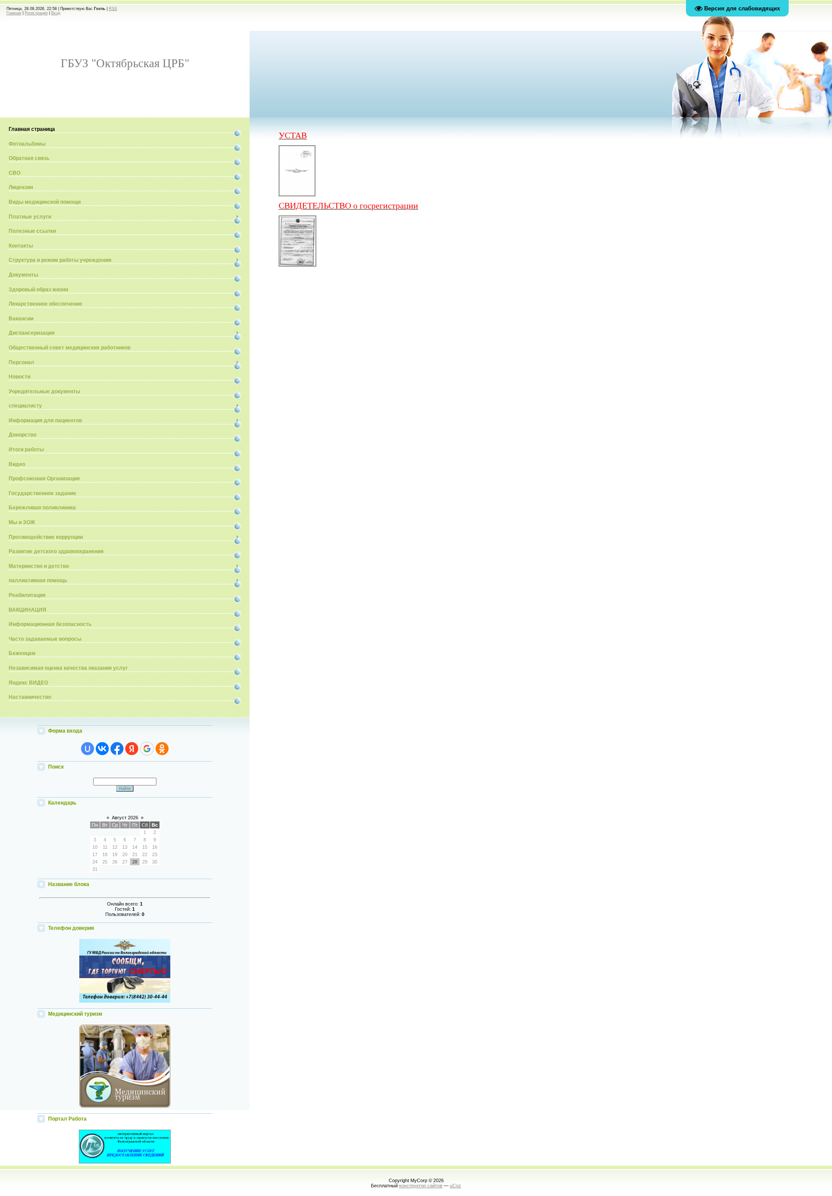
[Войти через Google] (147, 749)
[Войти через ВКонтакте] (102, 748)
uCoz (455, 1185)
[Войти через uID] (87, 748)
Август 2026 (125, 817)
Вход (55, 13)
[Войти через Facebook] (117, 748)
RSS (113, 9)
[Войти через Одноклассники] (162, 748)
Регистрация (36, 13)
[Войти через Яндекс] (131, 748)
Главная (13, 13)
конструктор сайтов (420, 1185)
